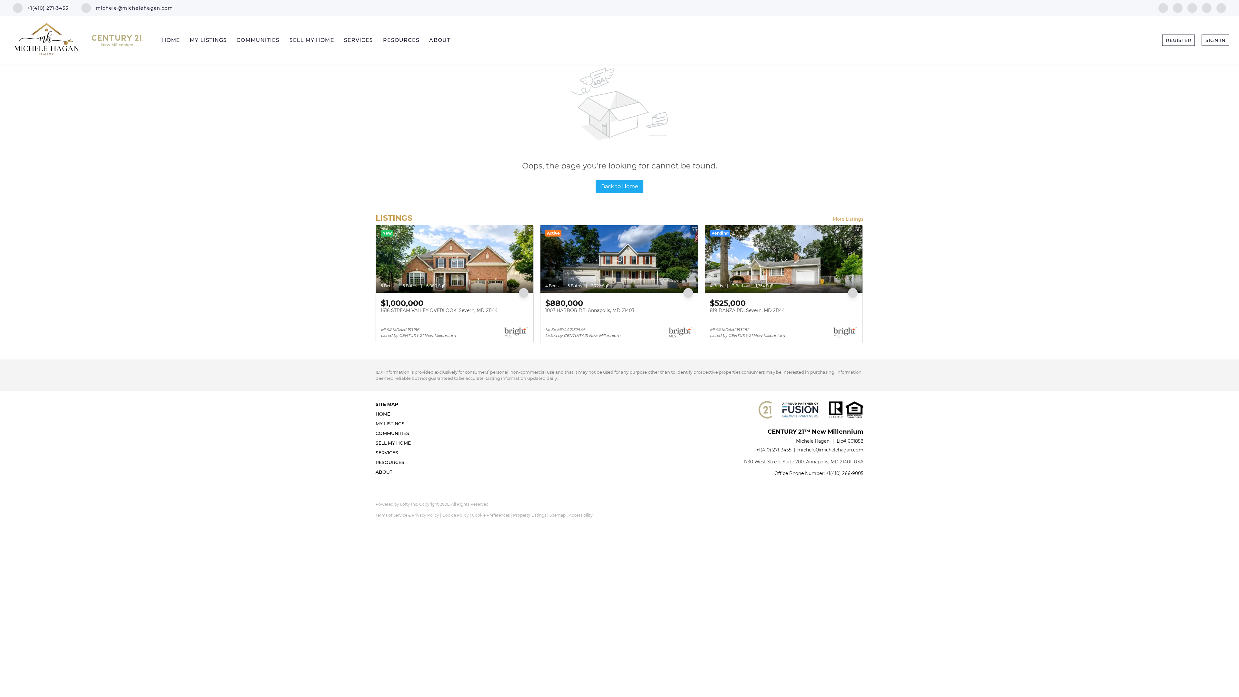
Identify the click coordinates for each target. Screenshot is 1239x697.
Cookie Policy (455, 515)
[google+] (1221, 8)
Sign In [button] (1215, 40)
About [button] (439, 40)
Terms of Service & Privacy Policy (407, 515)
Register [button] (1178, 40)
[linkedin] (1178, 8)
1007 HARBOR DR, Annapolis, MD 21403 (589, 310)
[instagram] (1207, 8)
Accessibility (581, 515)
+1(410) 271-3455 (773, 450)
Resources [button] (401, 40)
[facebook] (1163, 8)
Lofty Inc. (409, 504)
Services (358, 40)
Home (171, 40)
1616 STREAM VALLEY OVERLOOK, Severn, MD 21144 (439, 310)
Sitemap (557, 515)
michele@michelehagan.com (830, 450)
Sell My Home (311, 40)
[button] (395, 414)
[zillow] (1192, 8)
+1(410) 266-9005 (844, 473)
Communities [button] (258, 40)
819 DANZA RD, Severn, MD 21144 (747, 310)
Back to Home (619, 186)
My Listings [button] (208, 40)
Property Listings (529, 515)
